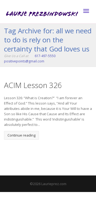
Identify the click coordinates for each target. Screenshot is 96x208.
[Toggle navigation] (86, 10)
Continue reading (21, 135)
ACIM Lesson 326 (33, 85)
